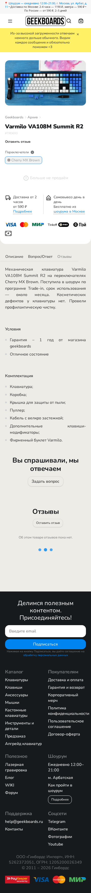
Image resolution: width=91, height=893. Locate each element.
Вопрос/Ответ (40, 256)
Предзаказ (15, 736)
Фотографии (60, 836)
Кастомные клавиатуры (16, 712)
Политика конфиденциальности (68, 710)
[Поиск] (69, 21)
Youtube (55, 844)
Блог (9, 777)
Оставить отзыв (48, 523)
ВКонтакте (58, 829)
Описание (14, 256)
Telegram (56, 821)
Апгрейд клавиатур (23, 744)
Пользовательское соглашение (66, 723)
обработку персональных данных (45, 655)
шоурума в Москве (69, 211)
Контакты (14, 829)
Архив (33, 117)
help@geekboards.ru (24, 821)
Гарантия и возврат (66, 687)
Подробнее (22, 211)
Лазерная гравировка (16, 767)
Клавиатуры (16, 680)
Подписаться (45, 644)
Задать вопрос (45, 481)
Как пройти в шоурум (60, 787)
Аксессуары (16, 695)
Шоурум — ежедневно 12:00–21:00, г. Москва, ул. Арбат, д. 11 (46, 5)
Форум (11, 793)
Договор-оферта (64, 734)
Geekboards (14, 117)
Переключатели (17, 152)
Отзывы (64, 256)
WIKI (9, 785)
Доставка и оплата (65, 680)
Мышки (12, 702)
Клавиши (13, 687)
